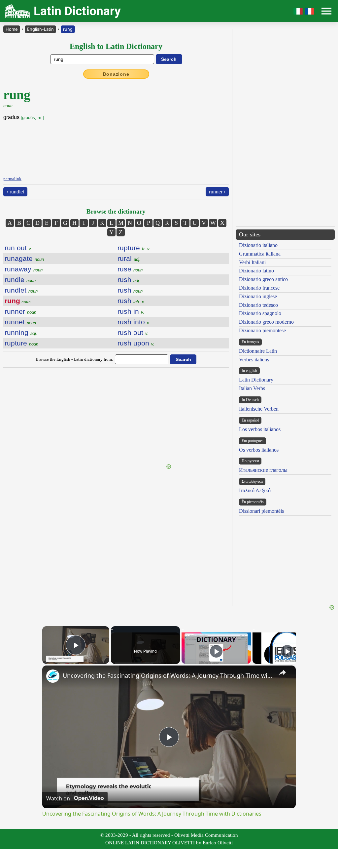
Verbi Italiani (252, 262)
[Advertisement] (116, 416)
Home (12, 29)
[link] (52, 676)
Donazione (116, 74)
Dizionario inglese (258, 296)
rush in (131, 311)
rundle (20, 279)
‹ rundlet (15, 191)
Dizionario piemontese (262, 330)
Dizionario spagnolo (260, 313)
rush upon (136, 343)
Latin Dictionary (256, 380)
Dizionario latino (256, 270)
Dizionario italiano (258, 245)
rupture (21, 343)
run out (18, 248)
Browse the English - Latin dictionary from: (74, 359)
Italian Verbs (252, 388)
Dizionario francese (259, 288)
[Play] (216, 651)
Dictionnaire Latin (258, 351)
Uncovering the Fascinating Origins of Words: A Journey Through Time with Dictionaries (168, 675)
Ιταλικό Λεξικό (255, 490)
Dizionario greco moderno (266, 322)
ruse (130, 269)
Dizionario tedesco (258, 305)
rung (68, 29)
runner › (217, 191)
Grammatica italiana (260, 254)
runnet (20, 322)
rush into (134, 322)
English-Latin (40, 29)
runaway (24, 269)
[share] (282, 672)
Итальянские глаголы (263, 470)
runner (20, 311)
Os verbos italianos (259, 450)
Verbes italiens (254, 359)
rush (129, 279)
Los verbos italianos (260, 429)
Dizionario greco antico (263, 279)
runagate (24, 258)
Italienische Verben (259, 409)
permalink (12, 178)
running (21, 332)
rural (129, 258)
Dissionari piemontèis (261, 511)
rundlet (21, 290)
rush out (133, 332)
